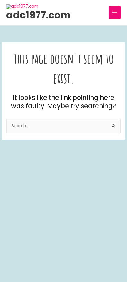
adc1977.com (38, 15)
